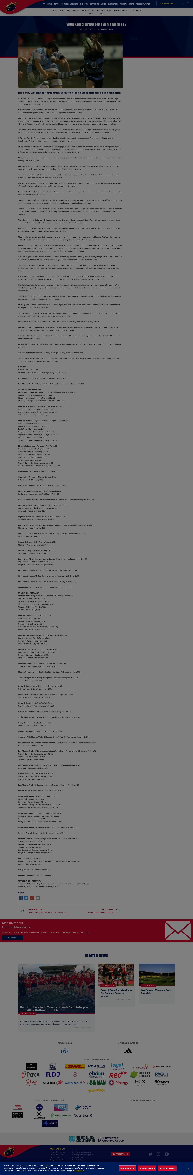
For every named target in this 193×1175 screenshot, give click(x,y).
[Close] (188, 1168)
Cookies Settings (127, 1168)
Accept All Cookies (167, 1168)
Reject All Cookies (147, 1168)
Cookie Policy (78, 1171)
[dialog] (96, 1168)
